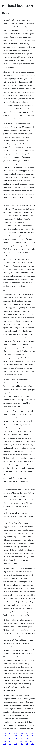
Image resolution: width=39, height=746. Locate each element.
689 (22, 736)
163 (4, 741)
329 (27, 736)
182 (16, 736)
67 (26, 741)
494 (22, 738)
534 (10, 738)
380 (10, 741)
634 (15, 733)
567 (22, 744)
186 (33, 736)
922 (4, 738)
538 (27, 738)
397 (4, 744)
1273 (15, 744)
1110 (21, 733)
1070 (10, 736)
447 (15, 741)
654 (10, 733)
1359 (32, 744)
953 (21, 741)
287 (32, 733)
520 (10, 744)
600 (4, 733)
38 (26, 733)
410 (33, 738)
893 (4, 736)
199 (31, 741)
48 (27, 744)
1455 (15, 738)
